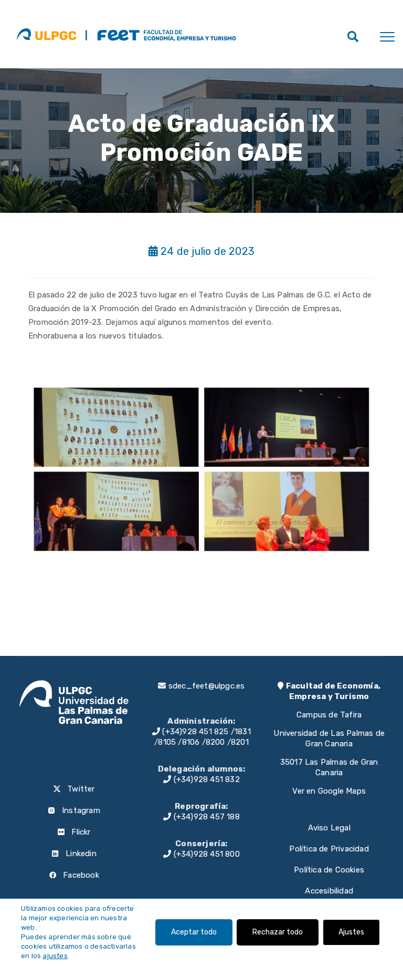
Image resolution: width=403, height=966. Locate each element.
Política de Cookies (329, 870)
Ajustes (351, 932)
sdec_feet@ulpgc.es (206, 686)
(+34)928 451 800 (205, 854)
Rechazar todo (277, 932)
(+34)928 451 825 (194, 731)
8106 (191, 742)
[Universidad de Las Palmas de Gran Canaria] (46, 34)
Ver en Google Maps (329, 791)
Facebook (80, 875)
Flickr (79, 832)
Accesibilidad (329, 891)
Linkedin (80, 853)
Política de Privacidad (328, 849)
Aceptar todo (194, 932)
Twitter (80, 789)
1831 (243, 731)
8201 (240, 742)
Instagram (80, 810)
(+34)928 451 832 (205, 779)
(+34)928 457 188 (205, 816)
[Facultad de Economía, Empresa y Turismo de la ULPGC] (160, 34)
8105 (167, 742)
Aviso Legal (329, 828)
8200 (215, 742)
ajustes (55, 956)
